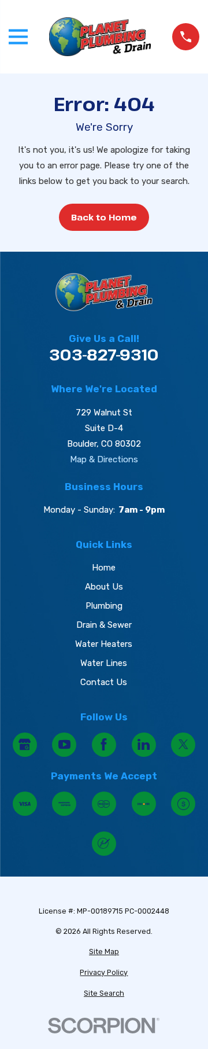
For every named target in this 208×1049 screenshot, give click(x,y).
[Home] (100, 37)
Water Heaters (103, 644)
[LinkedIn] (144, 745)
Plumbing (104, 606)
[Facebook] (104, 745)
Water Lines (103, 663)
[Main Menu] (18, 36)
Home (104, 567)
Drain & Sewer (104, 625)
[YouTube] (64, 745)
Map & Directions (104, 459)
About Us (104, 586)
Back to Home (104, 217)
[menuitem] (104, 952)
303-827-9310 (104, 355)
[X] (183, 745)
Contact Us (103, 682)
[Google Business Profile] (25, 745)
